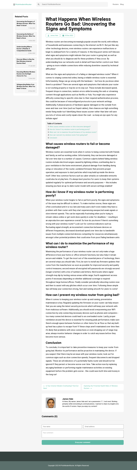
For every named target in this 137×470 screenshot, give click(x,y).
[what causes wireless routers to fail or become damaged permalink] (45, 141)
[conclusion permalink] (45, 340)
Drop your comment (82, 442)
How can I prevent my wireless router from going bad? (68, 135)
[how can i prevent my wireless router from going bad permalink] (45, 292)
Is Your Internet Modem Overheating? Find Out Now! (61, 387)
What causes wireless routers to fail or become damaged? (70, 127)
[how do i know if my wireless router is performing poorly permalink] (45, 189)
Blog (122, 4)
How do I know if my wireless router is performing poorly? (69, 129)
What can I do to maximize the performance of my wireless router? (73, 132)
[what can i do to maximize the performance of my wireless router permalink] (45, 241)
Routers (116, 4)
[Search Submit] (38, 4)
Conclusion (53, 138)
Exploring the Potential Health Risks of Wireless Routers (101, 387)
